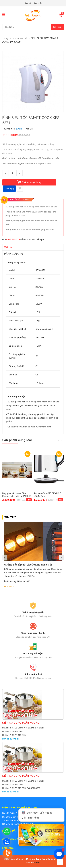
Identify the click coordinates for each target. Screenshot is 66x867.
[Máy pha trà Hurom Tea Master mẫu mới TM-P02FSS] (17, 469)
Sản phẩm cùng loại (17, 440)
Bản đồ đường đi (10, 739)
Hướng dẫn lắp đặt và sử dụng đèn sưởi (28, 564)
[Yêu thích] (20, 188)
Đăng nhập (37, 3)
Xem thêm (9, 586)
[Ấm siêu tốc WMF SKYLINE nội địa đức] (49, 469)
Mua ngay (9, 188)
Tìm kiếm (57, 27)
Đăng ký (27, 3)
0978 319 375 (13, 239)
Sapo (37, 862)
